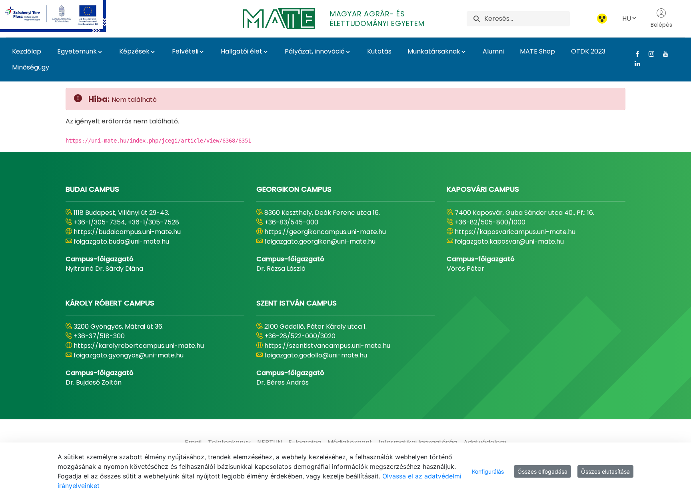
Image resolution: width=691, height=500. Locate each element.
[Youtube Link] (662, 54)
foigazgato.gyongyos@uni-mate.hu (129, 355)
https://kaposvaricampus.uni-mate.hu (515, 231)
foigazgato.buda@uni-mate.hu (121, 241)
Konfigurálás (488, 471)
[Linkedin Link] (634, 63)
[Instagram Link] (648, 54)
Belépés (661, 25)
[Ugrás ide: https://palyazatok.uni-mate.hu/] (62, 16)
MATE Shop (537, 51)
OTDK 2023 (588, 51)
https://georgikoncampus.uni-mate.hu (325, 231)
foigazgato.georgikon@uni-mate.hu (319, 241)
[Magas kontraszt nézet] (602, 18)
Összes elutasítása (605, 471)
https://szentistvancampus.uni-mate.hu (327, 345)
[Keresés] (476, 18)
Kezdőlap (26, 51)
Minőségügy (30, 67)
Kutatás (379, 51)
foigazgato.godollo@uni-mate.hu (315, 355)
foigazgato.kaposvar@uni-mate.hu (509, 241)
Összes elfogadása (542, 471)
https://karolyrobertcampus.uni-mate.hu (139, 345)
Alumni (493, 51)
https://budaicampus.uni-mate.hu (127, 231)
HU (626, 18)
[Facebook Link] (634, 54)
